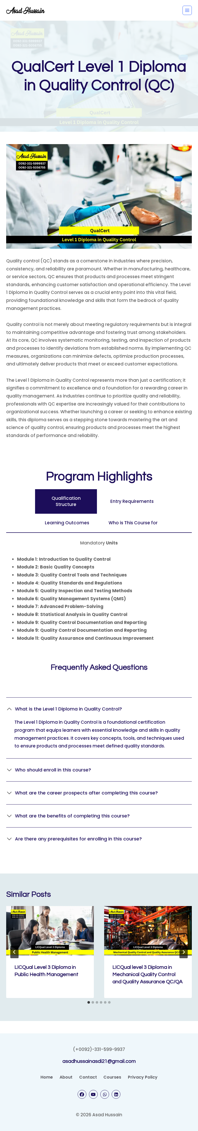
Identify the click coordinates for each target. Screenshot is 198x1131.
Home (46, 1077)
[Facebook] (82, 1094)
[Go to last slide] (14, 952)
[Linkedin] (116, 1094)
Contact (88, 1077)
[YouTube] (93, 1094)
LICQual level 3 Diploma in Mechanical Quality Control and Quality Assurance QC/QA (147, 974)
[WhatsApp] (104, 1094)
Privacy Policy (143, 1077)
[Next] (183, 952)
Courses (112, 1077)
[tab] (66, 501)
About (66, 1077)
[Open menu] (187, 10)
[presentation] (50, 930)
